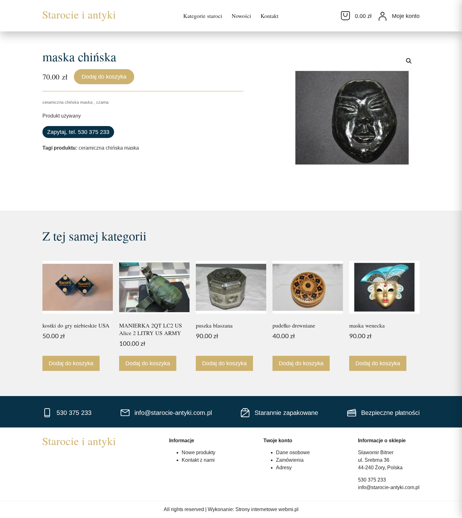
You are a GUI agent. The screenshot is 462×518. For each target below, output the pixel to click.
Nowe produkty (198, 452)
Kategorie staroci (202, 15)
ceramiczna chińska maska (109, 148)
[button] (409, 61)
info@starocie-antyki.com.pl (389, 487)
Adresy (284, 467)
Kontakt (269, 15)
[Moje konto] (382, 16)
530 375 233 (372, 479)
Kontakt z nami (198, 460)
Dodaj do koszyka (104, 77)
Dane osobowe (293, 452)
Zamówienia (290, 460)
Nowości (241, 15)
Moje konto (406, 16)
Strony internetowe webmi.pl (267, 509)
